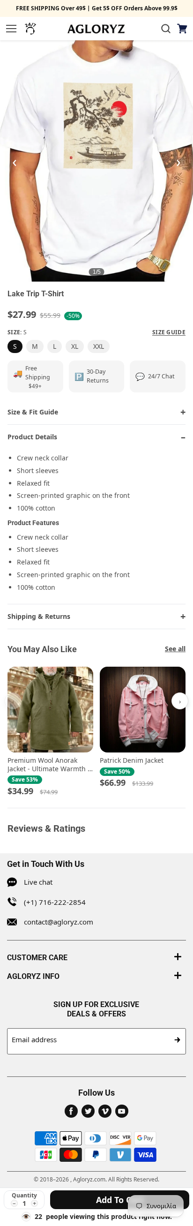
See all (175, 648)
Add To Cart (120, 1199)
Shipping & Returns (38, 616)
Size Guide (169, 332)
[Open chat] (30, 28)
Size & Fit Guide (32, 411)
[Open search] (165, 28)
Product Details (32, 436)
